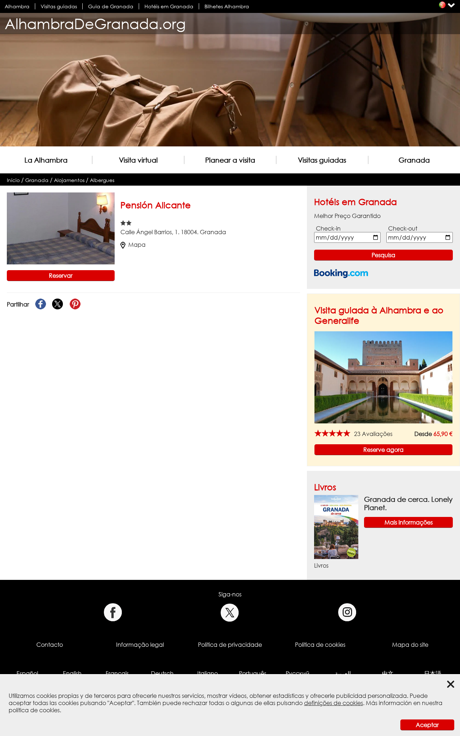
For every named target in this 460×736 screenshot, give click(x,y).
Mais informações (409, 522)
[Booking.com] (341, 273)
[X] (58, 304)
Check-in (328, 228)
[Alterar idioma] (442, 5)
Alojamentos (69, 180)
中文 (388, 673)
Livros (325, 487)
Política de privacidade (230, 644)
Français (117, 673)
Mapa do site (410, 644)
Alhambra (17, 6)
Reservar (61, 275)
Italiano (207, 673)
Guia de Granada (110, 6)
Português (252, 673)
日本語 (432, 673)
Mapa (137, 244)
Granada (414, 160)
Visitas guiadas (59, 6)
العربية (343, 673)
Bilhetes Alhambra (226, 6)
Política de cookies (320, 644)
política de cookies (34, 710)
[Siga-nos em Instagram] (347, 612)
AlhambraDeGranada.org (95, 23)
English (72, 673)
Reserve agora (383, 449)
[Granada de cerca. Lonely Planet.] (336, 526)
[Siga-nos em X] (230, 612)
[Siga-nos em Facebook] (113, 612)
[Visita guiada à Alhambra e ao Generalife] (383, 376)
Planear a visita (230, 160)
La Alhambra (46, 160)
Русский (297, 673)
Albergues (102, 180)
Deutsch (162, 673)
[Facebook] (40, 304)
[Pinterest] (75, 304)
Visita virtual (138, 160)
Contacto (49, 644)
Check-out (402, 228)
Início (13, 180)
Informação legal (140, 644)
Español (27, 673)
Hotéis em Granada (168, 6)
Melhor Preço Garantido (347, 215)
